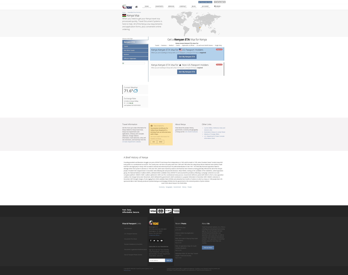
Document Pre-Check (130, 239)
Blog (193, 6)
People (190, 187)
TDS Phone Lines (180, 227)
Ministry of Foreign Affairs (211, 134)
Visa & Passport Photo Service (133, 255)
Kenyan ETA (129, 42)
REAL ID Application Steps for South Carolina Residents (185, 247)
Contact (183, 6)
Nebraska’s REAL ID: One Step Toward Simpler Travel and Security (186, 254)
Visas (146, 6)
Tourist (126, 46)
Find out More (208, 247)
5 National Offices (154, 235)
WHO (160, 142)
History (184, 187)
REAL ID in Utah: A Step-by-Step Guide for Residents (186, 239)
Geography (169, 187)
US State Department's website (131, 142)
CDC (153, 142)
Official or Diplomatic (130, 58)
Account (205, 6)
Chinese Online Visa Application (184, 233)
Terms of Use (127, 270)
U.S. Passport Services (130, 234)
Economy (162, 187)
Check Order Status (206, 2)
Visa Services (128, 228)
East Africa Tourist (129, 50)
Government (177, 187)
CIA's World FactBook (191, 132)
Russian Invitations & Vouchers (133, 244)
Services (171, 6)
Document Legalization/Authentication (135, 249)
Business (126, 54)
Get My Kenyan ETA (187, 57)
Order (217, 6)
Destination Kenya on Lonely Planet (214, 132)
